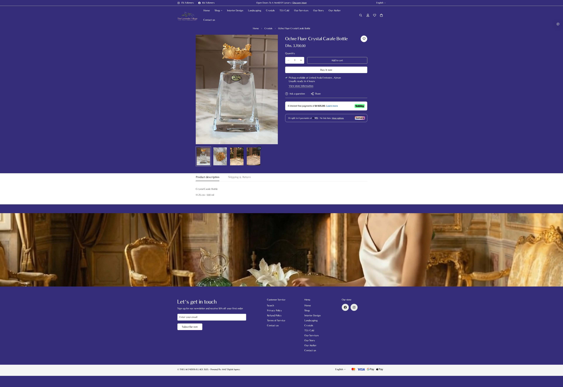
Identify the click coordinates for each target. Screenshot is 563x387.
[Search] (360, 15)
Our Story (318, 10)
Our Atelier (335, 10)
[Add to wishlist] (364, 39)
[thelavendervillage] (188, 15)
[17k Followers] (354, 307)
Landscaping (254, 10)
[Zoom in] (271, 41)
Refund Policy (274, 315)
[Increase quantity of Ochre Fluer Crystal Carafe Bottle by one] (301, 60)
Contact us (209, 19)
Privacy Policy (274, 310)
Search (270, 305)
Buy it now (326, 70)
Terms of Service (276, 320)
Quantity (290, 53)
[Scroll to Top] (557, 371)
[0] (381, 15)
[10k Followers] (345, 307)
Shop (217, 10)
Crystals (270, 10)
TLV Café (284, 10)
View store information (301, 86)
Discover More (299, 2)
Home (206, 10)
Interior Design (235, 10)
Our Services (301, 10)
